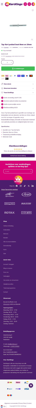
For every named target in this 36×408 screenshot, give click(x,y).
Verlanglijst (6, 276)
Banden (5, 238)
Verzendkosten (8, 56)
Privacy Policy (22, 403)
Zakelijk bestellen (8, 284)
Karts (5, 249)
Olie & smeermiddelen (9, 241)
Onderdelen (6, 230)
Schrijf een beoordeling (18, 155)
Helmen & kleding (8, 226)
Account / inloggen (8, 264)
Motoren (5, 234)
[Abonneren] (30, 171)
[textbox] (3, 406)
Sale (4, 253)
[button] (2, 4)
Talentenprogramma (9, 288)
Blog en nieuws (7, 268)
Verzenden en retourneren (10, 280)
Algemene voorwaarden (11, 403)
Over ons (6, 272)
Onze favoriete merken (9, 189)
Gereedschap (7, 245)
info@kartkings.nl (12, 344)
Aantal (3, 59)
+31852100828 (14, 346)
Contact (5, 292)
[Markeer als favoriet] (33, 10)
